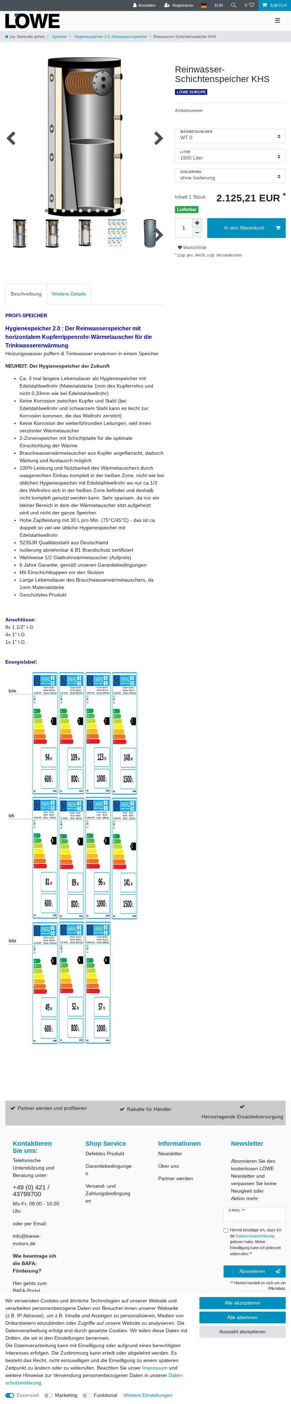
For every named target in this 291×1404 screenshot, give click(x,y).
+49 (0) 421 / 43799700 (31, 1191)
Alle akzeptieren (242, 1303)
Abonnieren (252, 1271)
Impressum (155, 1368)
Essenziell (28, 1395)
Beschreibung (26, 294)
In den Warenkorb (244, 228)
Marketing (66, 1395)
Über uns (168, 1166)
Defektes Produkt (105, 1153)
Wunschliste (194, 247)
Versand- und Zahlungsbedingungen (108, 1193)
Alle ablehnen (242, 1317)
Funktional (105, 1395)
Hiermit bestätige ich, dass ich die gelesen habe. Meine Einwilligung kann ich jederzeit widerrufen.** (255, 1242)
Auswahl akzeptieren (242, 1331)
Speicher (59, 36)
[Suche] (234, 5)
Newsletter (170, 1153)
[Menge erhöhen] (197, 223)
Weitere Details (69, 294)
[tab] (26, 294)
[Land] (203, 5)
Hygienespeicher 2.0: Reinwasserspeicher (110, 36)
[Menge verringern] (197, 233)
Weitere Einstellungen (147, 1395)
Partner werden (175, 1178)
